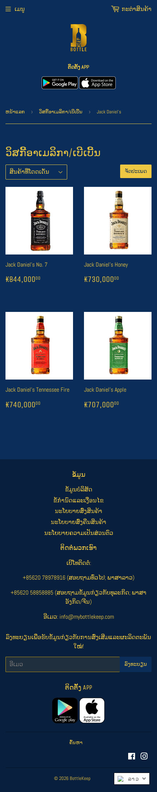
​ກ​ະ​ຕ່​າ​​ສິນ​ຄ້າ (137, 9)
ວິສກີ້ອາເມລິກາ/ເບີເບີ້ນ (61, 112)
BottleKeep (80, 778)
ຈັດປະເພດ (136, 171)
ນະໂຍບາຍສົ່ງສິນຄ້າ (78, 511)
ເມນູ (20, 9)
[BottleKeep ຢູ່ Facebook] (131, 757)
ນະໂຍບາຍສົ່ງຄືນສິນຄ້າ (78, 522)
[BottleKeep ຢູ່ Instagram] (144, 757)
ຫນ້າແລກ (15, 112)
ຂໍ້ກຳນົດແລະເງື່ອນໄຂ (78, 500)
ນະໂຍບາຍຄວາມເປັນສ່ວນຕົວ (78, 533)
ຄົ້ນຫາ (76, 742)
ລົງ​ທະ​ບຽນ (136, 664)
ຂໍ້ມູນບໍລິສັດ (78, 489)
